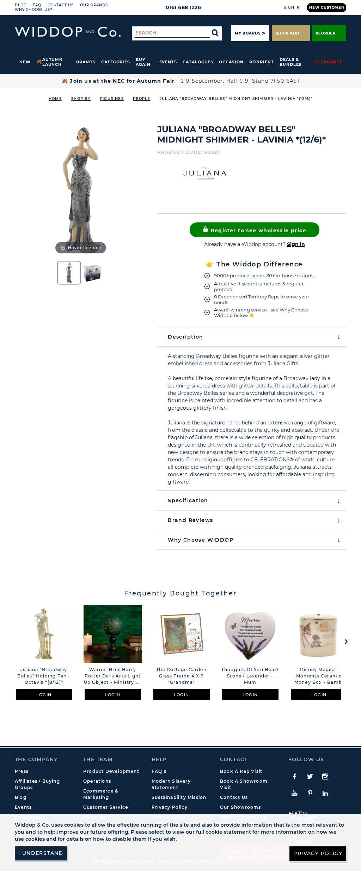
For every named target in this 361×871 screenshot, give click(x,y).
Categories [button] (115, 61)
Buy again (143, 62)
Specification (188, 500)
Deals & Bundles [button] (290, 62)
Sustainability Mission (179, 797)
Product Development (111, 771)
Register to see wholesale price (257, 230)
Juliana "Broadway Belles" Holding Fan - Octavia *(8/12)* (43, 676)
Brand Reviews (190, 520)
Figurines (112, 98)
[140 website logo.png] (68, 32)
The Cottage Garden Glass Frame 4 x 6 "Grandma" (181, 676)
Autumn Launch (52, 62)
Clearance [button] (329, 61)
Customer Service (105, 807)
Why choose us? (34, 9)
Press (22, 771)
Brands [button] (86, 61)
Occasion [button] (231, 61)
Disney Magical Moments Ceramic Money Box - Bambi (318, 676)
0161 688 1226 (183, 7)
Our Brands (94, 5)
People (141, 98)
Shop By (81, 98)
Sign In (292, 7)
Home (55, 98)
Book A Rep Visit (241, 771)
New (25, 61)
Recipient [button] (261, 61)
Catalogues (198, 61)
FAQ (37, 5)
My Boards (247, 33)
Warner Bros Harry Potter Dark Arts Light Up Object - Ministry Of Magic (113, 676)
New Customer (326, 7)
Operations (97, 781)
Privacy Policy (170, 807)
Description (185, 337)
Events (168, 61)
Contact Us (61, 5)
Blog (20, 5)
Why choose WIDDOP (200, 540)
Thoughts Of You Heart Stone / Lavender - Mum (250, 676)
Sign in (296, 244)
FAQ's (159, 771)
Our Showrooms (240, 807)
